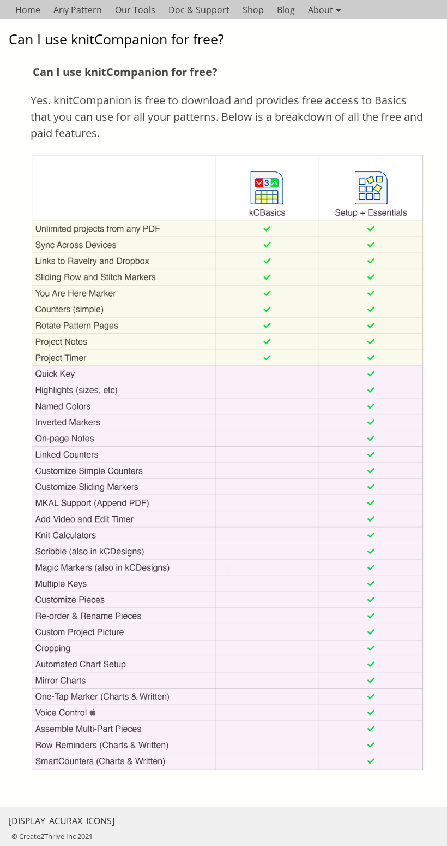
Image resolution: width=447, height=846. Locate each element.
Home (27, 10)
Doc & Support (198, 10)
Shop (253, 10)
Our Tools (135, 10)
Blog (286, 10)
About (320, 10)
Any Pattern (77, 10)
